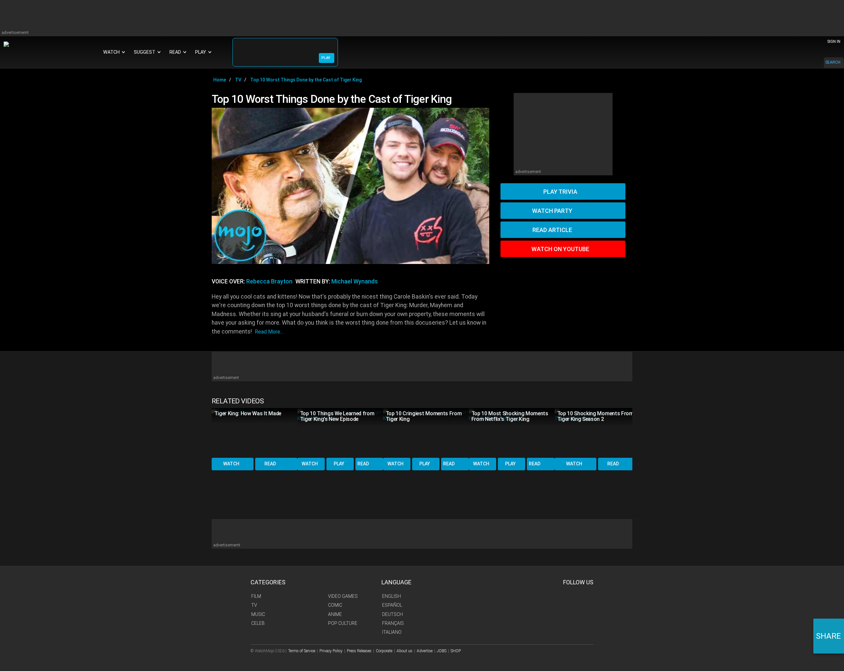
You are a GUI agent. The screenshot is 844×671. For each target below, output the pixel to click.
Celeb (258, 623)
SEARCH (832, 62)
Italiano (392, 632)
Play (339, 463)
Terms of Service (301, 651)
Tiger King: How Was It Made (247, 413)
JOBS (441, 651)
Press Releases (359, 651)
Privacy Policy (331, 651)
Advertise (425, 651)
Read (270, 463)
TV (254, 605)
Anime (335, 614)
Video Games (343, 596)
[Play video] (350, 186)
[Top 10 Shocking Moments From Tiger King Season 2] (597, 432)
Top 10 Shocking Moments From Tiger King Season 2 (595, 416)
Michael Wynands (354, 281)
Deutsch (392, 614)
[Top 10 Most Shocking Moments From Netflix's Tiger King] (512, 432)
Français (393, 623)
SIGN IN (833, 41)
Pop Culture (342, 623)
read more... (269, 332)
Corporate (384, 651)
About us (404, 651)
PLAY (325, 58)
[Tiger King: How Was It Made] (254, 432)
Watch (231, 463)
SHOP (456, 651)
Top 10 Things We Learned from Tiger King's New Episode (337, 416)
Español (392, 605)
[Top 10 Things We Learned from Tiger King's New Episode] (340, 432)
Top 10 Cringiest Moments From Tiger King (424, 416)
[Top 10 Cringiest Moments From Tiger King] (426, 432)
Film (256, 596)
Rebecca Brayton (269, 281)
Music (258, 614)
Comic (335, 605)
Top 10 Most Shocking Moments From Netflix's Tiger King (509, 416)
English (391, 596)
